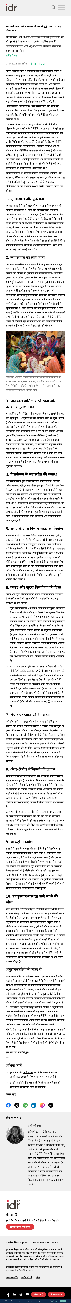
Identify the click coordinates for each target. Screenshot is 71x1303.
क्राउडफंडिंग (12, 107)
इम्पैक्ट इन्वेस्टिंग (39, 102)
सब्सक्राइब (57, 1295)
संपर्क (38, 1278)
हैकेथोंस (23, 107)
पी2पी (51, 102)
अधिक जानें (28, 1073)
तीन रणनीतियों (19, 1083)
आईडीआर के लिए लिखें (20, 1227)
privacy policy (55, 1301)
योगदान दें (38, 1295)
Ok (63, 1301)
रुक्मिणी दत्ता (11, 55)
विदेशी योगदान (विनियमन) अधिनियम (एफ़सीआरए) (35, 436)
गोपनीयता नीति (12, 1278)
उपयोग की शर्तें (26, 1278)
